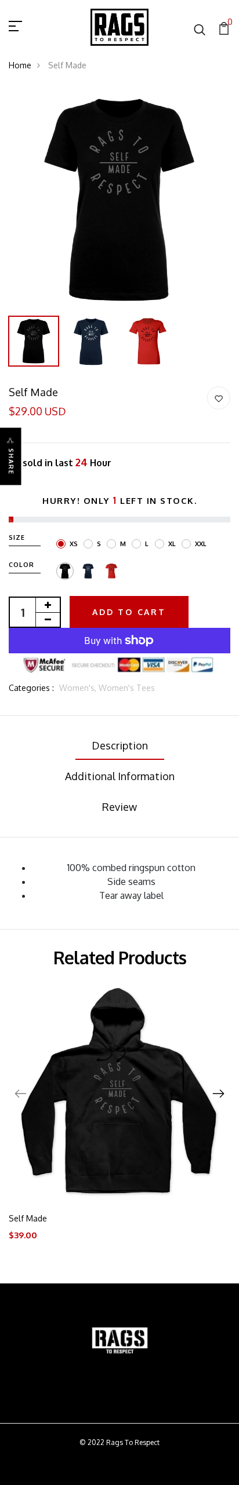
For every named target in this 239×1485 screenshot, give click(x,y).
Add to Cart (129, 612)
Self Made (28, 1218)
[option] (119, 199)
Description (120, 745)
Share (11, 462)
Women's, (79, 688)
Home (20, 65)
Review (119, 806)
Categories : (31, 688)
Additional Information (120, 776)
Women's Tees (127, 688)
